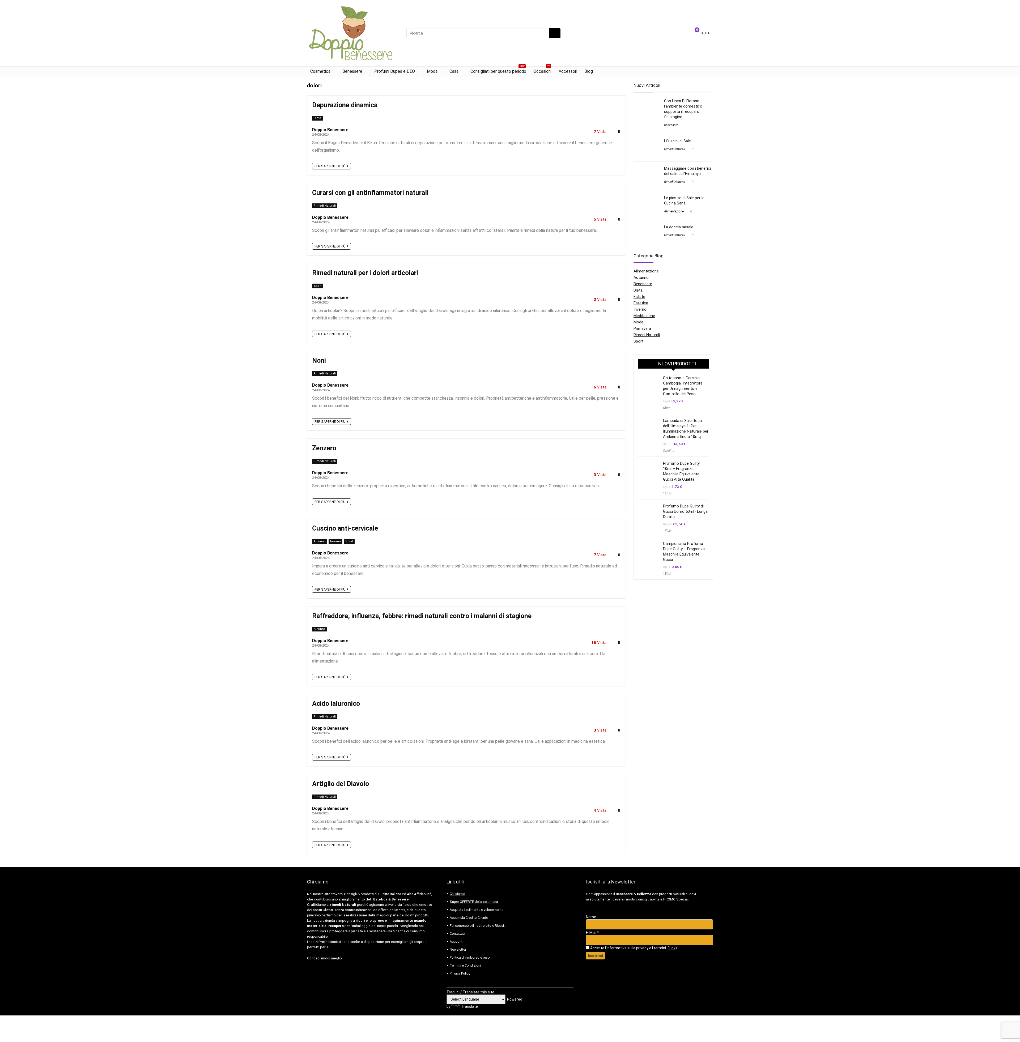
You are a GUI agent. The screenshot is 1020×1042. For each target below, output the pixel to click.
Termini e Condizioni (465, 965)
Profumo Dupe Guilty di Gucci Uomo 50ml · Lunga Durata (685, 511)
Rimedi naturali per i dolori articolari (365, 273)
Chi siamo (457, 894)
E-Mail (592, 932)
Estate (639, 296)
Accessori (568, 71)
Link (672, 948)
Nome (591, 917)
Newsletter (458, 949)
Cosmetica (320, 71)
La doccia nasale (678, 227)
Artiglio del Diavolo (340, 784)
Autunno (320, 541)
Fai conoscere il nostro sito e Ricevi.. (477, 926)
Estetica (641, 303)
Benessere (352, 71)
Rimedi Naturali (325, 205)
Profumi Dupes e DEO (394, 71)
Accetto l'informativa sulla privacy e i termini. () (633, 948)
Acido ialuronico (336, 703)
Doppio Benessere (330, 129)
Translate (469, 1006)
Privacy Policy (460, 973)
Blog (588, 71)
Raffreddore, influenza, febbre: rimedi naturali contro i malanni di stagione (422, 616)
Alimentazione (674, 211)
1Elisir (667, 493)
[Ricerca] (554, 33)
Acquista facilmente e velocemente (476, 910)
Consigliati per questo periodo (498, 70)
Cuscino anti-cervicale (345, 528)
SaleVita (668, 450)
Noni (319, 360)
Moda (432, 71)
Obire (666, 408)
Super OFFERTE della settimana (474, 902)
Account (456, 941)
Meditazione (644, 315)
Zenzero (324, 448)
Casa (453, 71)
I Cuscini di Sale (677, 141)
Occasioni (542, 70)
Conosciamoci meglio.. (325, 958)
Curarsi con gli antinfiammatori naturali (370, 193)
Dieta (317, 118)
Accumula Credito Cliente (469, 918)
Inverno (335, 541)
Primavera (642, 328)
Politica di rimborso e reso (470, 957)
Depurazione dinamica (344, 105)
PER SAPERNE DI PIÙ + (331, 166)
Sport (317, 286)
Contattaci (457, 934)
